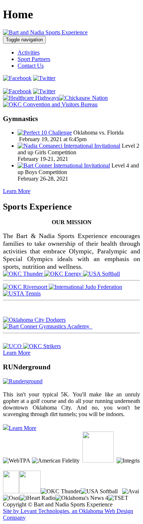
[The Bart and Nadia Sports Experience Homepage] (45, 32)
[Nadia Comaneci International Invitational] (69, 146)
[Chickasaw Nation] (83, 98)
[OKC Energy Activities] (63, 274)
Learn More (16, 191)
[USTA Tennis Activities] (22, 293)
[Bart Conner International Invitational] (64, 165)
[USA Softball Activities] (101, 274)
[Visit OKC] (50, 104)
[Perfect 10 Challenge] (45, 132)
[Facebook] (17, 78)
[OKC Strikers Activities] (42, 346)
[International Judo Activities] (85, 287)
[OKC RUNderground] (23, 381)
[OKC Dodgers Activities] (34, 320)
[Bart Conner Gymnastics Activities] (47, 326)
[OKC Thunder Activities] (23, 274)
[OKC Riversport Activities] (26, 287)
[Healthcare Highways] (31, 98)
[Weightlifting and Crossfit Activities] (91, 326)
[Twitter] (44, 78)
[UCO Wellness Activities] (13, 346)
